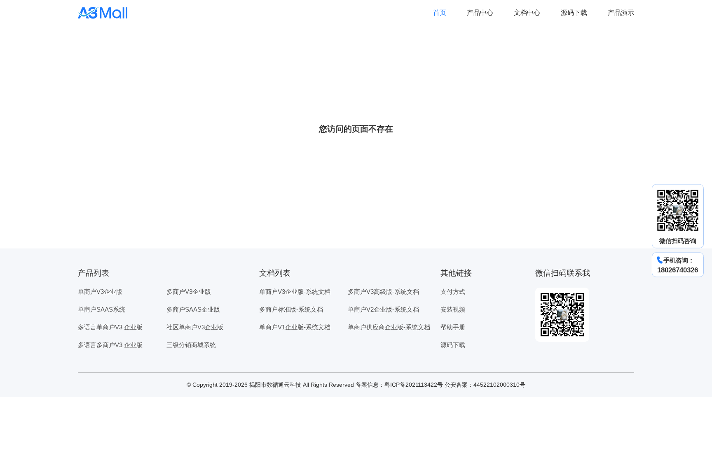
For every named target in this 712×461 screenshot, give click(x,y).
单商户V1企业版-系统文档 (294, 327)
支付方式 (452, 291)
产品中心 (480, 12)
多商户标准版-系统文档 (291, 309)
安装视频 (452, 309)
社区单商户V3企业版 (194, 327)
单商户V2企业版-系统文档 (383, 309)
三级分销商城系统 (191, 344)
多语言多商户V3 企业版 (110, 344)
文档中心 (527, 12)
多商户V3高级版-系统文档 (383, 291)
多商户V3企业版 (188, 291)
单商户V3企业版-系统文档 (294, 291)
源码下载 (574, 12)
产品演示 (621, 12)
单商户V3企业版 (100, 291)
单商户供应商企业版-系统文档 (389, 327)
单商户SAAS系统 (101, 309)
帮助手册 (452, 327)
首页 (439, 12)
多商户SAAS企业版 (193, 309)
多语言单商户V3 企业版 (110, 327)
